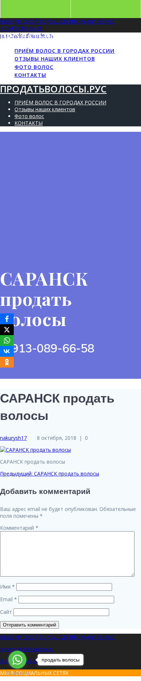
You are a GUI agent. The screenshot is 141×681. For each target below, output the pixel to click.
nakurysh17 (13, 437)
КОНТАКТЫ (30, 74)
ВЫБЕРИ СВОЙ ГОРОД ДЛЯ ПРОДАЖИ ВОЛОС (57, 21)
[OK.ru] (7, 362)
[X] (7, 329)
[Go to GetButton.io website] (17, 673)
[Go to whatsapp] (17, 660)
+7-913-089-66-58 (21, 28)
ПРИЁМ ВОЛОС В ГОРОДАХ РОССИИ (64, 50)
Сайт (6, 611)
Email (8, 599)
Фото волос (34, 67)
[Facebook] (7, 318)
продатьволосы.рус (53, 37)
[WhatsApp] (7, 340)
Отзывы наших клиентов (54, 58)
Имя (7, 586)
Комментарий (19, 527)
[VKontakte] (7, 351)
